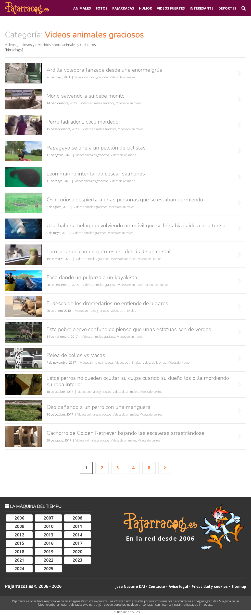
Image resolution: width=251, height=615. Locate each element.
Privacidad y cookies (210, 586)
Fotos (101, 8)
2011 (77, 526)
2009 (19, 526)
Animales (82, 8)
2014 (77, 535)
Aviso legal (178, 586)
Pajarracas (123, 8)
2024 (19, 568)
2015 (19, 543)
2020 (77, 552)
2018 (19, 552)
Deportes (227, 8)
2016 (48, 543)
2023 (77, 560)
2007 (48, 518)
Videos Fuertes (171, 8)
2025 (48, 568)
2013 (48, 535)
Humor (145, 8)
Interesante (201, 8)
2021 (19, 560)
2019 (48, 552)
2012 (19, 535)
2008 (77, 518)
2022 (48, 560)
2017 (77, 543)
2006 (19, 518)
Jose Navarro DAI (130, 586)
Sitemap (238, 586)
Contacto (157, 586)
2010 (48, 526)
